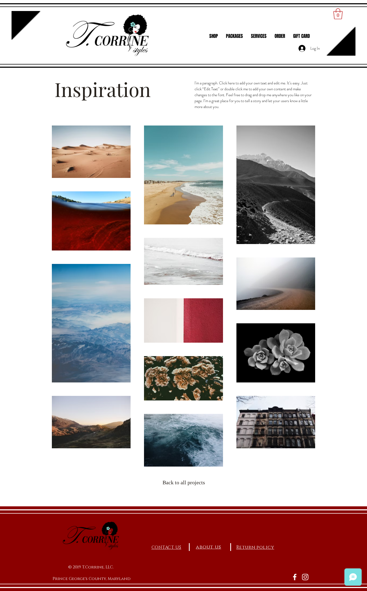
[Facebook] (294, 577)
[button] (338, 13)
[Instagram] (305, 577)
